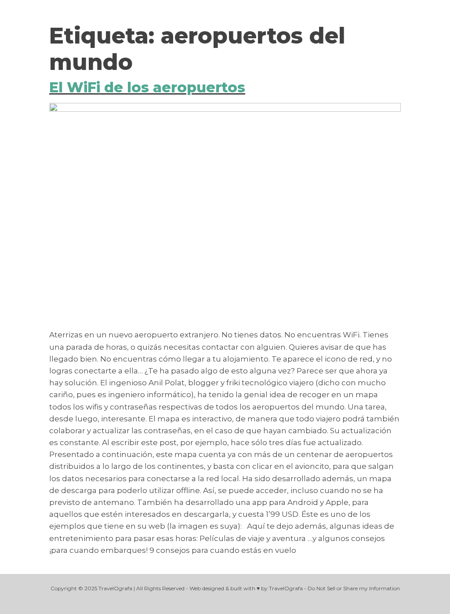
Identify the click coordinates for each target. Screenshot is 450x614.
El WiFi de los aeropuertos (147, 87)
